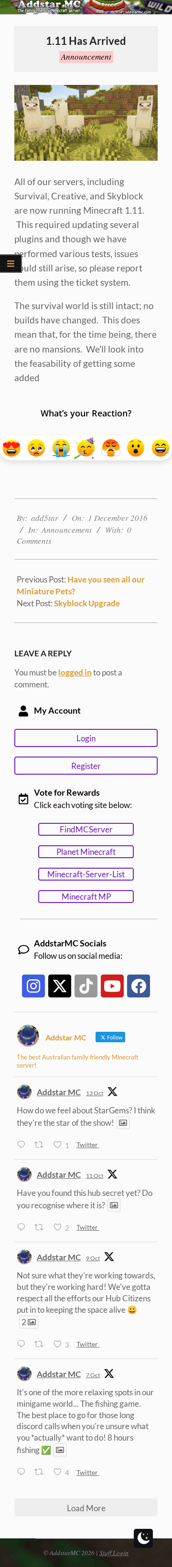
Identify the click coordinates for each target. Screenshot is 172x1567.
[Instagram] (33, 986)
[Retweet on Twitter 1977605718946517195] (41, 1145)
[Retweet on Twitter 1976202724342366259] (41, 1344)
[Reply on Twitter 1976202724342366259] (23, 1344)
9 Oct (93, 1258)
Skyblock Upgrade (87, 603)
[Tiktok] (86, 986)
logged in (75, 672)
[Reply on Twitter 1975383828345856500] (23, 1472)
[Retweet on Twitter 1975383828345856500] (41, 1472)
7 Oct (93, 1375)
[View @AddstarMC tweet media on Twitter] (123, 1122)
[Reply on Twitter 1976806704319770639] (23, 1228)
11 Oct (94, 1175)
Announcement (86, 56)
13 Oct (94, 1093)
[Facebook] (138, 986)
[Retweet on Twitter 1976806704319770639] (41, 1228)
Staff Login (114, 1552)
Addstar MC (59, 1092)
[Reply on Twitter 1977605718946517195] (23, 1145)
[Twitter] (59, 986)
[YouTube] (112, 986)
